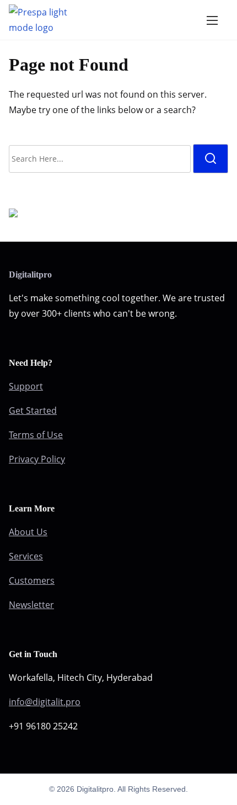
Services (26, 556)
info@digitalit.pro (44, 702)
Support (26, 386)
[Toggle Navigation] (212, 20)
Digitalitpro (30, 274)
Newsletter (31, 605)
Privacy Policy (37, 459)
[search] (210, 158)
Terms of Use (36, 435)
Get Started (33, 410)
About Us (28, 532)
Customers (32, 580)
